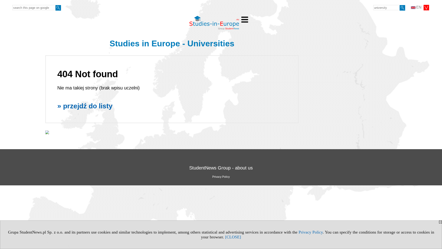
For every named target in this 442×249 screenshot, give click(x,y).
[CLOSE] (233, 237)
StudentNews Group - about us (221, 167)
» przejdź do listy (85, 106)
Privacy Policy (311, 232)
